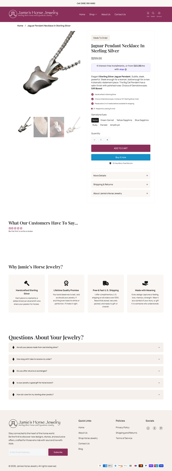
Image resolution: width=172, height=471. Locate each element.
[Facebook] (154, 428)
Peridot (103, 124)
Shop (91, 14)
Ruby (94, 124)
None (95, 120)
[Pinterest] (161, 428)
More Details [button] (99, 175)
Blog (80, 448)
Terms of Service (124, 438)
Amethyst (115, 124)
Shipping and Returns (126, 432)
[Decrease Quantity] (94, 140)
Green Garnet (107, 120)
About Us (105, 14)
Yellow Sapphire (124, 120)
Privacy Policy (122, 427)
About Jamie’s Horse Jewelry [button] (107, 193)
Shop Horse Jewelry (88, 438)
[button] (86, 347)
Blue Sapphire (142, 120)
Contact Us (120, 14)
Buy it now (121, 157)
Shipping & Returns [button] (103, 184)
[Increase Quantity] (107, 140)
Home (82, 14)
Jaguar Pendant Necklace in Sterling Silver (49, 25)
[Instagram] (148, 428)
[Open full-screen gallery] (48, 73)
